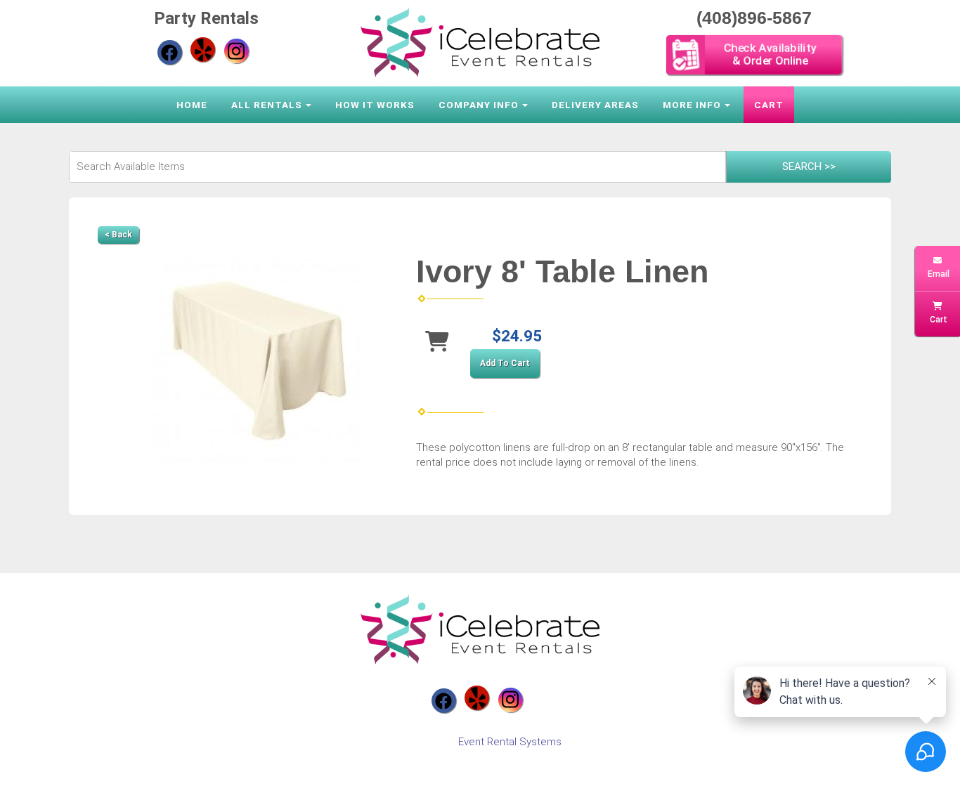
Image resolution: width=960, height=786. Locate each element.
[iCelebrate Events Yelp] (202, 49)
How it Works (375, 104)
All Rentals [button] (266, 104)
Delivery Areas (595, 104)
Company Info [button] (479, 104)
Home (191, 104)
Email (937, 274)
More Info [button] (692, 104)
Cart (769, 104)
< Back (118, 235)
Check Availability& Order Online (770, 54)
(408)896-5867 (754, 17)
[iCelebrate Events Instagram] (236, 51)
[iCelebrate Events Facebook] (169, 52)
